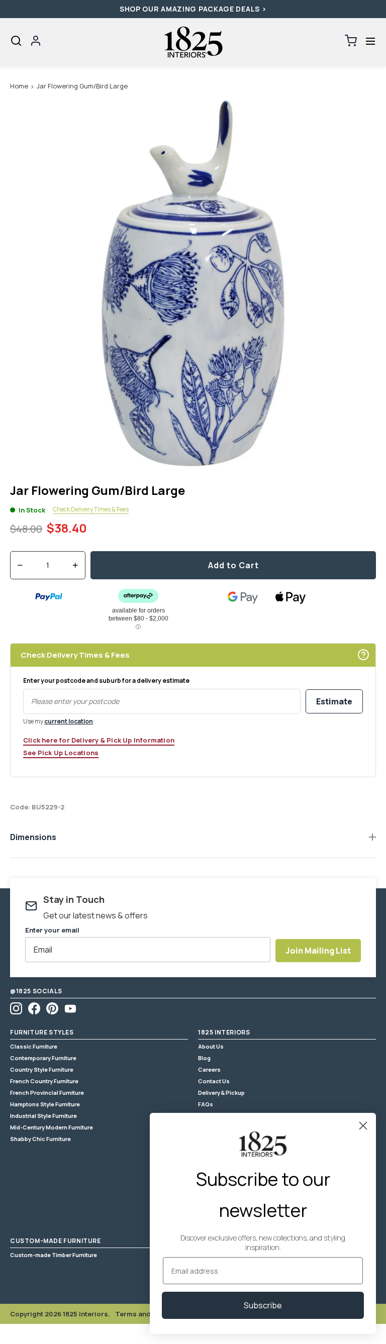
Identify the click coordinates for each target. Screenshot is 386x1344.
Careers (209, 1069)
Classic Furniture (33, 1046)
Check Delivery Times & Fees (91, 509)
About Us (211, 1046)
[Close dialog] (363, 1125)
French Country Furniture (44, 1081)
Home (19, 85)
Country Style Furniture (41, 1069)
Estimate (334, 701)
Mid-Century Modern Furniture (51, 1127)
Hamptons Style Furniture (45, 1104)
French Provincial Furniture (47, 1092)
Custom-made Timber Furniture (53, 1255)
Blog (204, 1058)
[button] (370, 41)
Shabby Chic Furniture (40, 1139)
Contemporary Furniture (43, 1058)
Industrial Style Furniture (43, 1115)
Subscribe (263, 1305)
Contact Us (214, 1081)
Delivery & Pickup (221, 1092)
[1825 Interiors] (193, 42)
